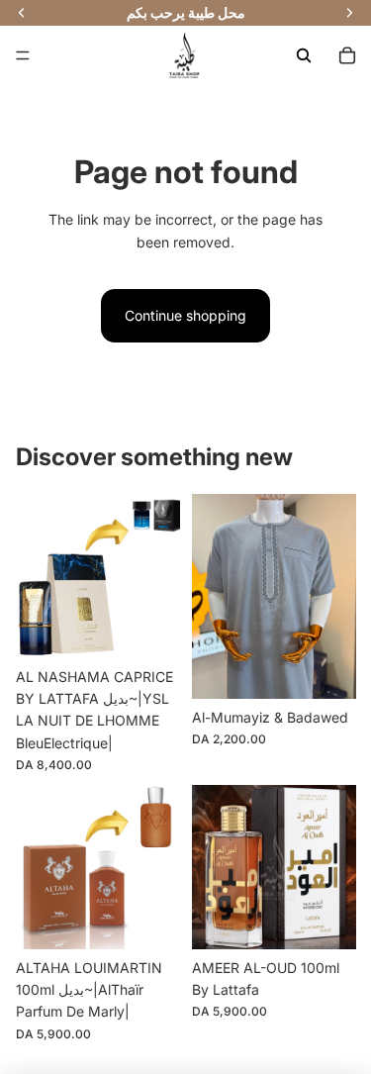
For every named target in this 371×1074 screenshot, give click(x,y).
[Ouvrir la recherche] (303, 55)
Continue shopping (185, 315)
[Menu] (23, 55)
